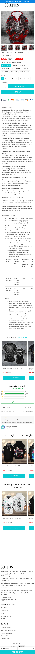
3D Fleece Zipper (16, 68)
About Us (4, 608)
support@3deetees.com (9, 600)
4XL (24, 78)
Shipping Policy (5, 628)
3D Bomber (25, 68)
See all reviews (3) (17, 388)
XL (12, 78)
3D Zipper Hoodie (15, 62)
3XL (20, 78)
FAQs (2, 613)
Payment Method (6, 636)
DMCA (3, 619)
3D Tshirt (15, 65)
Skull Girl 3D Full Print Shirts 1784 (12, 518)
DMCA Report (13, 646)
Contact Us (4, 611)
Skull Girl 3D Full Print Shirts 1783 (12, 466)
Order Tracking (6, 616)
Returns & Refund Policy (8, 630)
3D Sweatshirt (6, 68)
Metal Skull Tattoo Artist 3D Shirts (12, 368)
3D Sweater (5, 72)
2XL (16, 78)
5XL (29, 78)
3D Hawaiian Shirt (24, 72)
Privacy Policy (5, 639)
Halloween (23, 337)
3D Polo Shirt (14, 72)
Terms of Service (6, 633)
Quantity (4, 83)
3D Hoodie (22, 65)
